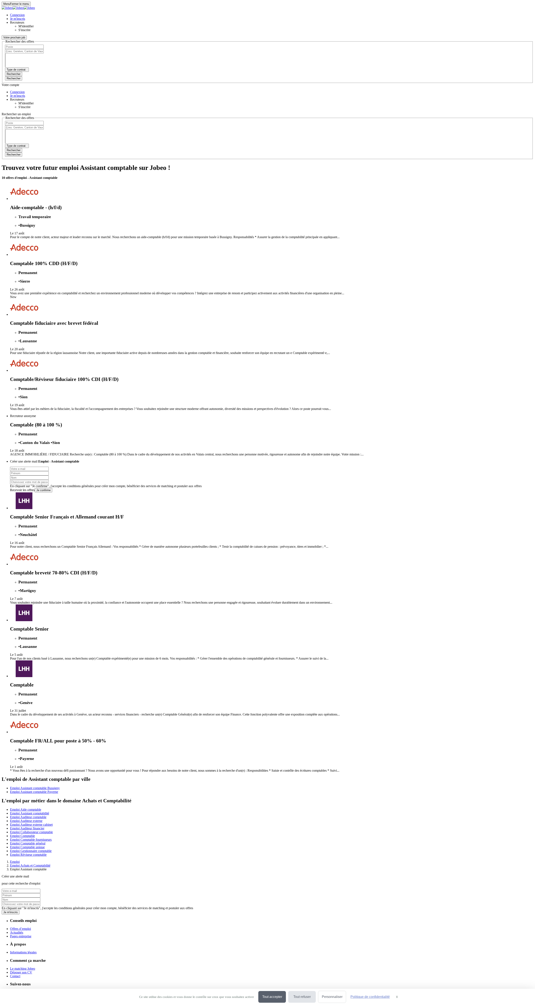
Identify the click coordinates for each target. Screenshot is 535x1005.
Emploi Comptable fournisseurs (31, 839)
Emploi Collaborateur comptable (31, 832)
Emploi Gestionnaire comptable (31, 851)
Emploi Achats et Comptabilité (30, 865)
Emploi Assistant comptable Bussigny (35, 788)
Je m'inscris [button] (17, 18)
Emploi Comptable (22, 836)
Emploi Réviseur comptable (28, 854)
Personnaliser (332, 997)
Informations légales (23, 952)
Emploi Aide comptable (25, 809)
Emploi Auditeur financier (27, 828)
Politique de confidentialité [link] (370, 997)
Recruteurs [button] (17, 22)
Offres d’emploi (20, 928)
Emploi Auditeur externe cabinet (31, 824)
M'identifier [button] (26, 26)
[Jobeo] (18, 8)
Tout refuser (302, 997)
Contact (15, 976)
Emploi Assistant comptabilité (29, 813)
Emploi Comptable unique (27, 847)
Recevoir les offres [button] (22, 490)
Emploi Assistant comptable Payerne (34, 792)
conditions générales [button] (80, 486)
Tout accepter (272, 997)
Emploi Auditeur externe (26, 821)
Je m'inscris (10, 912)
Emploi (15, 861)
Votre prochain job (14, 37)
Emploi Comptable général (27, 843)
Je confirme (43, 490)
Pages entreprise (20, 936)
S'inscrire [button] (24, 30)
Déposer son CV (21, 972)
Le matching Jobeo (22, 968)
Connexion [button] (17, 15)
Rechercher (13, 78)
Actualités (16, 932)
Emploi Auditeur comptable (28, 817)
